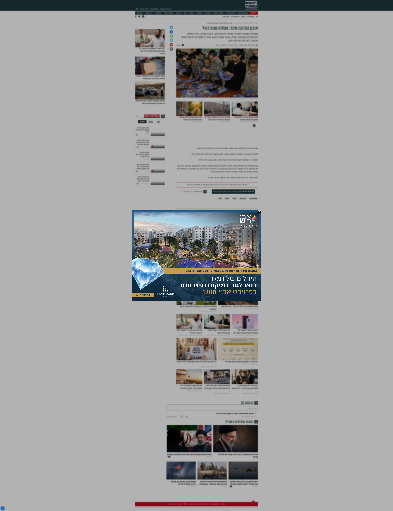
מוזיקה (207, 13)
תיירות (178, 13)
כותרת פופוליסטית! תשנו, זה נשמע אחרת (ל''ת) (235, 472)
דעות (192, 13)
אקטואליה (250, 17)
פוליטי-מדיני (231, 13)
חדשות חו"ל (235, 17)
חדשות (253, 13)
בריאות (199, 13)
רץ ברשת (149, 13)
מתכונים (158, 13)
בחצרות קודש (243, 13)
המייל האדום (144, 9)
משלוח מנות (253, 251)
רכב (185, 13)
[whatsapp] (171, 88)
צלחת (227, 251)
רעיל (220, 251)
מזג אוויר (226, 17)
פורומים (139, 13)
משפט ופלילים (218, 13)
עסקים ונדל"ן (168, 13)
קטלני (234, 251)
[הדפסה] (171, 92)
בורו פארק (243, 251)
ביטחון (243, 17)
